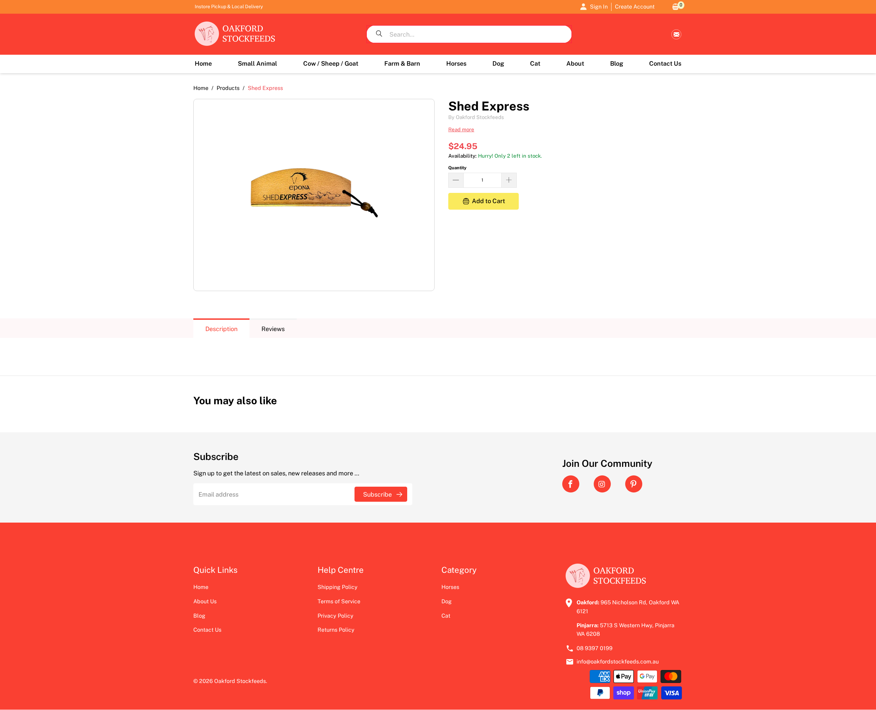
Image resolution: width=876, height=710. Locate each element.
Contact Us (207, 630)
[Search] (379, 34)
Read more (461, 129)
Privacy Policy (335, 616)
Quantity (457, 167)
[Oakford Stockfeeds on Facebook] (570, 483)
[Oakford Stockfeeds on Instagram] (602, 483)
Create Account (635, 6)
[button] (257, 64)
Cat (445, 616)
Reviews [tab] (273, 328)
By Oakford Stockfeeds (476, 117)
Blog (199, 616)
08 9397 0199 (595, 648)
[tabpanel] (438, 351)
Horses (450, 587)
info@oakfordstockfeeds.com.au (676, 34)
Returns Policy (336, 630)
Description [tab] (221, 328)
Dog (446, 601)
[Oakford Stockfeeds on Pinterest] (633, 483)
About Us (205, 601)
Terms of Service (339, 601)
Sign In (599, 6)
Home (200, 587)
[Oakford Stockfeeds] (235, 34)
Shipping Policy (338, 587)
